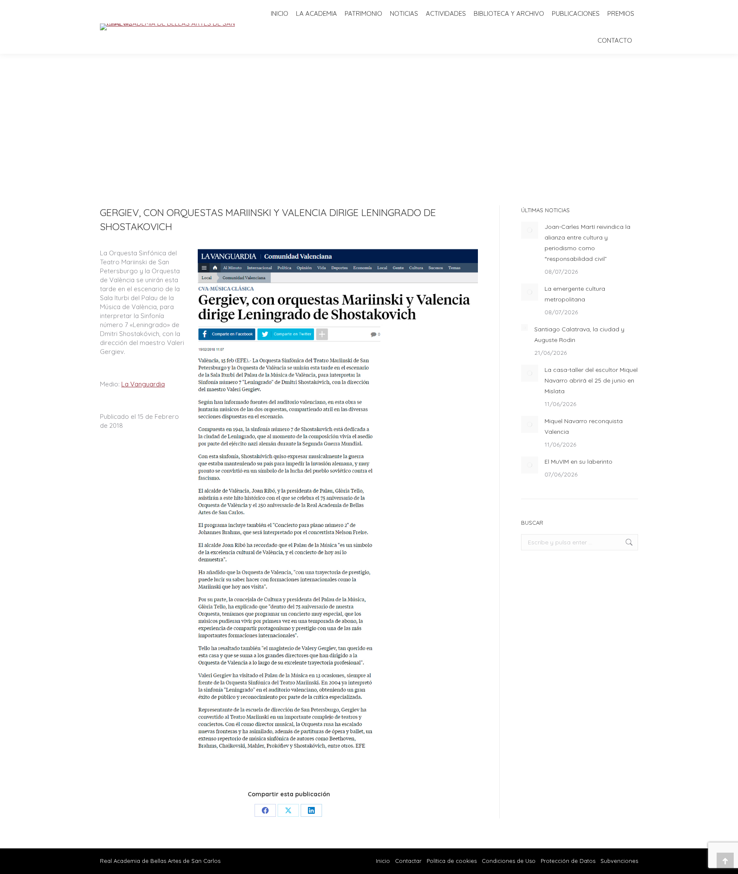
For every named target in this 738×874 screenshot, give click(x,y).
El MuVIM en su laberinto (578, 461)
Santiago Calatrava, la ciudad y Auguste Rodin (579, 334)
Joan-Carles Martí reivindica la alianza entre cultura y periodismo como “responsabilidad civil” (587, 243)
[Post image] (529, 230)
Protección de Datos (568, 860)
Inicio (383, 860)
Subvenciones (619, 860)
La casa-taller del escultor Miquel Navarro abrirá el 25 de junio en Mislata (591, 380)
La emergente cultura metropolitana (575, 294)
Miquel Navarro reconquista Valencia (584, 426)
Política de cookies (452, 860)
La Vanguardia (143, 384)
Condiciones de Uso (509, 860)
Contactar (409, 860)
